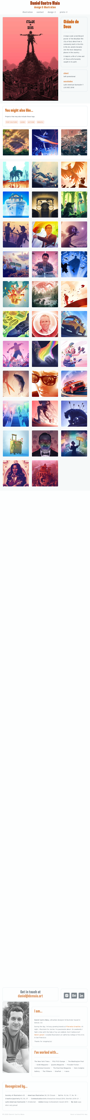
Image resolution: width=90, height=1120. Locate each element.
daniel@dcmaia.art (30, 995)
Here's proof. (39, 1033)
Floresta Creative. (73, 1025)
